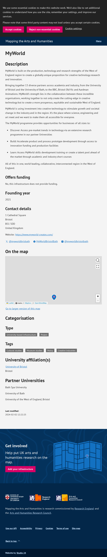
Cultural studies (15, 350)
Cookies (49, 528)
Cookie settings (73, 28)
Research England (84, 508)
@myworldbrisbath (19, 241)
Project (44, 334)
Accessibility (26, 528)
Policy (50, 350)
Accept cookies (13, 29)
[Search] (97, 260)
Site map (76, 528)
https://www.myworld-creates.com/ (34, 234)
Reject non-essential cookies (44, 29)
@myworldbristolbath (76, 241)
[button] (54, 297)
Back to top (11, 541)
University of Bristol (16, 366)
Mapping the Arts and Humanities (29, 41)
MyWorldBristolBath (47, 241)
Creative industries (67, 350)
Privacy (38, 528)
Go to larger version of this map (23, 308)
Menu (98, 41)
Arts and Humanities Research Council (30, 512)
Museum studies (35, 350)
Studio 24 (21, 552)
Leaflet (11, 303)
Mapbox (28, 303)
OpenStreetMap (41, 303)
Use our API (11, 528)
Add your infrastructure (20, 469)
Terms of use (62, 528)
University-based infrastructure (21, 334)
